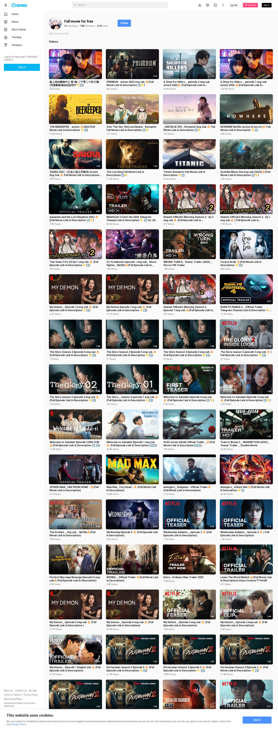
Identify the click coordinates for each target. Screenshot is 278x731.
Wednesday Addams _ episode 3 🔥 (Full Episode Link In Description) (187, 534)
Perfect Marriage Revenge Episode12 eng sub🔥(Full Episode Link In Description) (75, 579)
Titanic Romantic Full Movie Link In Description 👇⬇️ (184, 173)
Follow (124, 23)
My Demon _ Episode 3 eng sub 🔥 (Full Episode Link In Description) (186, 624)
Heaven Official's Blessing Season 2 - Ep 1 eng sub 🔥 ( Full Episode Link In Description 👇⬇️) (245, 218)
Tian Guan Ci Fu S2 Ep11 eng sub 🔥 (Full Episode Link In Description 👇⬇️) (74, 263)
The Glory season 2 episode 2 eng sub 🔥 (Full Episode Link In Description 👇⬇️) (74, 399)
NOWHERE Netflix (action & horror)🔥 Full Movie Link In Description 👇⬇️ (245, 128)
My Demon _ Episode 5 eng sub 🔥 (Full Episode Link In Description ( (73, 624)
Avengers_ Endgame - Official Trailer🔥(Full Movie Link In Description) (187, 489)
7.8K (82, 26)
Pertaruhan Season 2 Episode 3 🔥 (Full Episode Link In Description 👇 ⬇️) (187, 669)
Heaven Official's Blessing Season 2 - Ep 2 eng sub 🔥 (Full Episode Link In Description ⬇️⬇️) (188, 218)
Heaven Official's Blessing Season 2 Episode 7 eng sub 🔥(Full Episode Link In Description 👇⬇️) (188, 309)
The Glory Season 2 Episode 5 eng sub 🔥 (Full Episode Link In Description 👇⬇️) (131, 353)
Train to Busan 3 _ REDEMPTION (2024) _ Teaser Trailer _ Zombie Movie (245, 444)
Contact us (21, 690)
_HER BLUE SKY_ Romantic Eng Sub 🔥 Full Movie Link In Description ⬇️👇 (189, 128)
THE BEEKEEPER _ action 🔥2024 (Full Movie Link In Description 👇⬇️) (72, 128)
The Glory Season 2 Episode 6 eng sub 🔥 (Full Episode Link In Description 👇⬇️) (74, 353)
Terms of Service (13, 694)
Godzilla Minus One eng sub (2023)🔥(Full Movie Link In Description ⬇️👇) (245, 173)
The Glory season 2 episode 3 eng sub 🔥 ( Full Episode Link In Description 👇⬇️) (246, 353)
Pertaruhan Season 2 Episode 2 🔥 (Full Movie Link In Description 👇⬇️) (244, 669)
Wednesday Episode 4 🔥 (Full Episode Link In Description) (132, 534)
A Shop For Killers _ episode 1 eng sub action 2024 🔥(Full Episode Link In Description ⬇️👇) (243, 83)
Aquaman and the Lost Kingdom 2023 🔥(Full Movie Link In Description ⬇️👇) (74, 218)
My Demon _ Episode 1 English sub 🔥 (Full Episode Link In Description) (75, 669)
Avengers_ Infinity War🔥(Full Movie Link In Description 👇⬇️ (245, 489)
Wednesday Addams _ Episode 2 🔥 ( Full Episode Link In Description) (244, 534)
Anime (15, 21)
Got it (257, 719)
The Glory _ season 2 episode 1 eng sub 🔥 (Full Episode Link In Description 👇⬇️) (132, 399)
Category (17, 45)
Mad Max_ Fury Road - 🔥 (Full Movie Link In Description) (131, 489)
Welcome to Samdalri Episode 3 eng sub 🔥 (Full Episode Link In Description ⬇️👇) (245, 399)
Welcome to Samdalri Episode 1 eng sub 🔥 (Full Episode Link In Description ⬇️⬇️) (132, 444)
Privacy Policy (31, 694)
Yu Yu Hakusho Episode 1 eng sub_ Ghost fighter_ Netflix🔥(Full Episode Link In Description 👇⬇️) (131, 263)
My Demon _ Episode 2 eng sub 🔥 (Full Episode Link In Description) (243, 624)
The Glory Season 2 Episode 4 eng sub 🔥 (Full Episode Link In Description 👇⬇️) (188, 353)
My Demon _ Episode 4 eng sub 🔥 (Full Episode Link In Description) (130, 624)
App (235, 5)
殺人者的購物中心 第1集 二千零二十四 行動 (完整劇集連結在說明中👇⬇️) (74, 83)
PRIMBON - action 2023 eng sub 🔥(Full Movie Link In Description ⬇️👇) (130, 83)
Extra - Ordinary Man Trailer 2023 (183, 577)
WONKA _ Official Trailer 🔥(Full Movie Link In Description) (132, 579)
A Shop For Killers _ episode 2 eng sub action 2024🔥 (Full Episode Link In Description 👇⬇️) (186, 83)
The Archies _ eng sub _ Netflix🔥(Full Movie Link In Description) (72, 534)
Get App (33, 690)
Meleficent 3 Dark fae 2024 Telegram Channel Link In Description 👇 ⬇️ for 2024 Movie (132, 218)
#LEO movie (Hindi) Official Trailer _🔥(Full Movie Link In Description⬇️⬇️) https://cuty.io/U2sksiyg (189, 444)
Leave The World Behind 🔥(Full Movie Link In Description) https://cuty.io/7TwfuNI (246, 579)
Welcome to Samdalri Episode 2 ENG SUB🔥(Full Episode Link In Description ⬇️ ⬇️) (75, 444)
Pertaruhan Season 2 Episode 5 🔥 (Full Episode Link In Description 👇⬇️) (130, 669)
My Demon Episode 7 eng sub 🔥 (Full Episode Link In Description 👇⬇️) (129, 309)
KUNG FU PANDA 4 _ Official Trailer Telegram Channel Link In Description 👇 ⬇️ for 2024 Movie (244, 309)
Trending (16, 37)
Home (15, 14)
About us (8, 690)
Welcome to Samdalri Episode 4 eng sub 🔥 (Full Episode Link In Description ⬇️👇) (188, 399)
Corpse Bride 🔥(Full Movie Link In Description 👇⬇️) (240, 263)
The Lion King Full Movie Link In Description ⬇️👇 (125, 173)
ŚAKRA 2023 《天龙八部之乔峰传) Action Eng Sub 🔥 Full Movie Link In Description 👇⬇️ (74, 173)
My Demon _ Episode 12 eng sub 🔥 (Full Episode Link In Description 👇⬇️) (74, 309)
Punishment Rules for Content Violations (19, 704)
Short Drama (19, 29)
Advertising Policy (13, 699)
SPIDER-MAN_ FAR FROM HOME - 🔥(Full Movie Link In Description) (74, 489)
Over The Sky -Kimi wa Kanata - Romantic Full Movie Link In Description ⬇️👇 (132, 128)
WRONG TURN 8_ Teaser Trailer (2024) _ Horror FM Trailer (187, 263)
